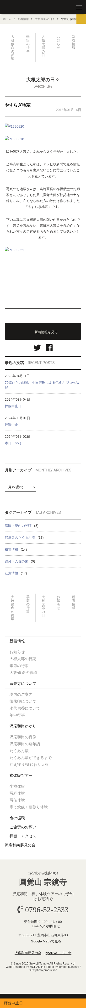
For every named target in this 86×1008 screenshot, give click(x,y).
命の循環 (17, 818)
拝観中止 (11, 425)
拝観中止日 (13, 406)
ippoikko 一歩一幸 (58, 953)
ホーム (7, 19)
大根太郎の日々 (45, 19)
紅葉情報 (11, 573)
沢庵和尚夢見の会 (20, 845)
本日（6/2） (14, 443)
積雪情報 (11, 549)
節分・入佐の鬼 (16, 561)
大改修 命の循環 (12, 47)
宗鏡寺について (23, 684)
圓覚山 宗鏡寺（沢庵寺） (14, 7)
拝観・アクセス (23, 836)
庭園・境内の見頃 (18, 526)
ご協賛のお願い (23, 827)
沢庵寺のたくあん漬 (20, 537)
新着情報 (23, 19)
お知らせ (58, 42)
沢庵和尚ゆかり (23, 726)
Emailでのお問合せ (46, 926)
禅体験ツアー (21, 775)
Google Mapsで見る (46, 941)
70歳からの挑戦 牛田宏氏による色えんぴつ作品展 (42, 385)
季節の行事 (28, 44)
